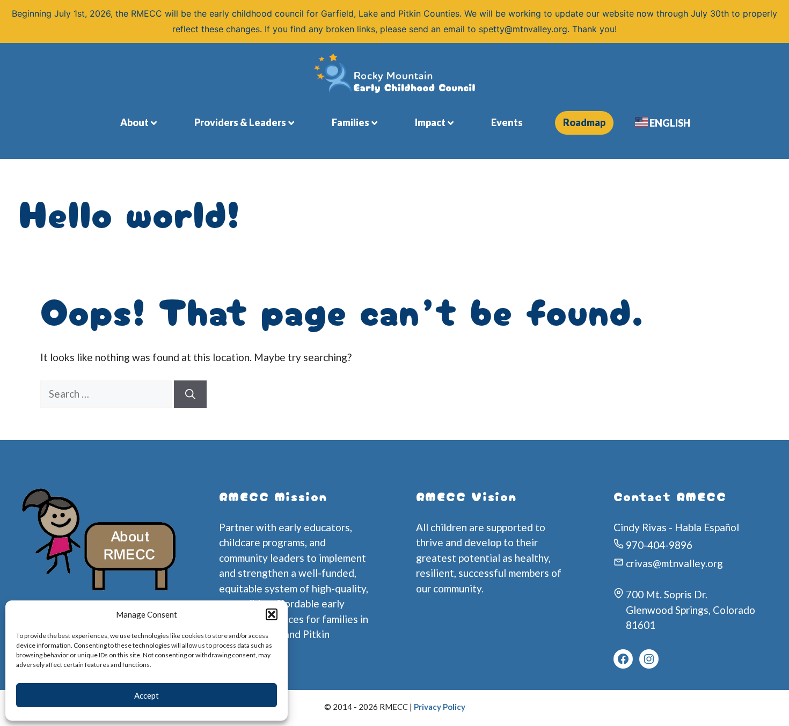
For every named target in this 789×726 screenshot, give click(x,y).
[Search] (190, 394)
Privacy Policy (439, 707)
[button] (271, 614)
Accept (146, 695)
